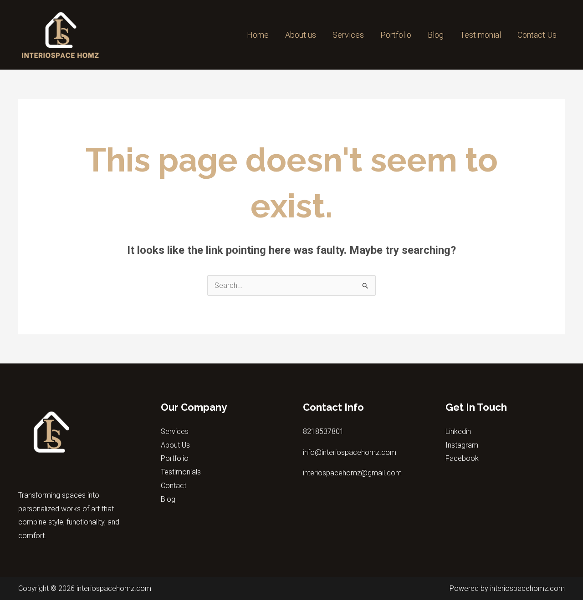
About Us (175, 445)
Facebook (462, 458)
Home (258, 35)
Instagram (461, 445)
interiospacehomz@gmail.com (352, 473)
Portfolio (395, 35)
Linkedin (458, 431)
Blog (436, 35)
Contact (173, 485)
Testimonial (480, 35)
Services (348, 35)
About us (300, 35)
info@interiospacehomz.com (349, 452)
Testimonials (181, 472)
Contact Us (537, 35)
